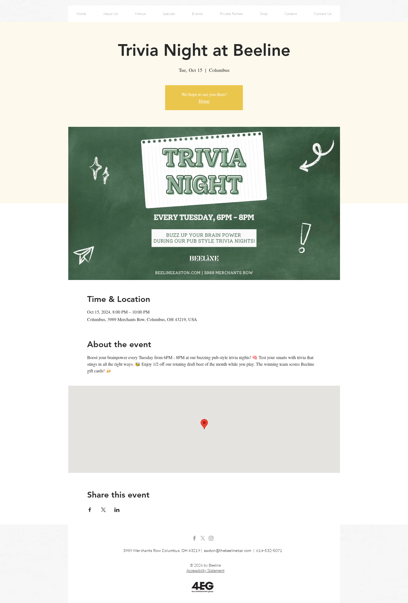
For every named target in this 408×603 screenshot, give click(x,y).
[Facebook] (194, 538)
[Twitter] (203, 538)
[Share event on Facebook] (89, 510)
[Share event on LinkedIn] (117, 510)
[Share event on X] (103, 510)
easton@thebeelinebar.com (227, 550)
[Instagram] (211, 538)
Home (204, 101)
